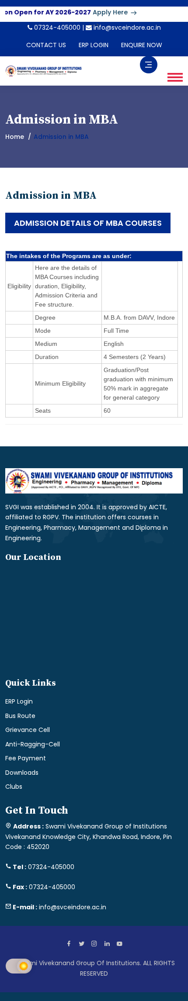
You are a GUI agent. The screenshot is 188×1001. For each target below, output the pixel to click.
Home (14, 136)
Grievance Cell (27, 729)
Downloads (21, 772)
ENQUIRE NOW (141, 45)
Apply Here (105, 12)
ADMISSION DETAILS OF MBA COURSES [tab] (88, 222)
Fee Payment (25, 758)
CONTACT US (46, 45)
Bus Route (20, 715)
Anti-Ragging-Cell (32, 744)
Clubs (13, 786)
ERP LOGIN (93, 45)
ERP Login (19, 701)
